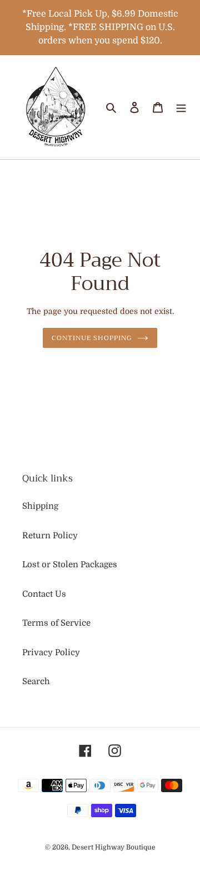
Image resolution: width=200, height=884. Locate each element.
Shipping (40, 506)
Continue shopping (92, 337)
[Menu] (181, 107)
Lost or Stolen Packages (69, 564)
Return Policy (50, 536)
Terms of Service (56, 623)
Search (36, 681)
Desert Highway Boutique (114, 847)
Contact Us (44, 594)
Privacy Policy (51, 652)
